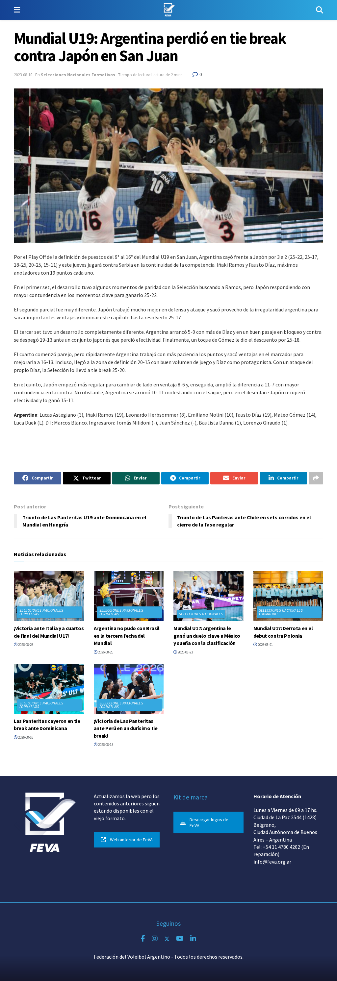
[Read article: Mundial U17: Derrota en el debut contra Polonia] (288, 596)
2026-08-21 (265, 644)
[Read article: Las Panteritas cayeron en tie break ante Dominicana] (49, 689)
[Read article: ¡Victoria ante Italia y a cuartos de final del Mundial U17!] (49, 596)
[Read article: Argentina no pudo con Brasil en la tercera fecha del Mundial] (129, 596)
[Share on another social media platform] (316, 478)
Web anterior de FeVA (131, 840)
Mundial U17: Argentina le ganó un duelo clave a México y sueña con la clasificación (206, 635)
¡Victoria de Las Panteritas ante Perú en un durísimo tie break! (126, 728)
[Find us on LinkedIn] (193, 939)
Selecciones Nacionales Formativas (78, 75)
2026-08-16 (25, 737)
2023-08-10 (23, 75)
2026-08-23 (185, 652)
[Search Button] (319, 10)
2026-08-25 (25, 644)
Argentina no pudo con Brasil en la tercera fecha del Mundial (127, 635)
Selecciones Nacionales (201, 614)
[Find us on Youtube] (180, 939)
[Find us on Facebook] (143, 939)
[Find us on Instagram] (155, 939)
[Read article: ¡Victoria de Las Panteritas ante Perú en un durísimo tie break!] (129, 689)
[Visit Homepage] (168, 9)
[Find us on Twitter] (166, 939)
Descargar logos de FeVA (209, 822)
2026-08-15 (105, 744)
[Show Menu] (17, 10)
